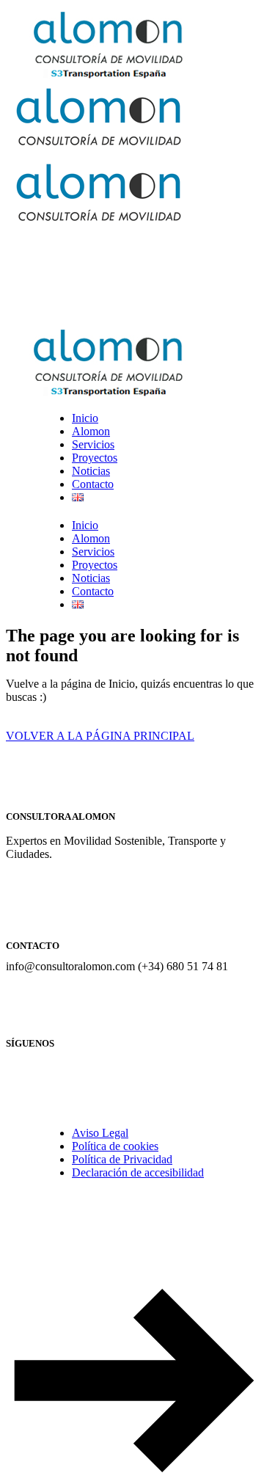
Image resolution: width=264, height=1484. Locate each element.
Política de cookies (115, 1146)
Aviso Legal (100, 1133)
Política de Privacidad (122, 1159)
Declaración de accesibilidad (138, 1172)
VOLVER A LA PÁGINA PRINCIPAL (100, 736)
